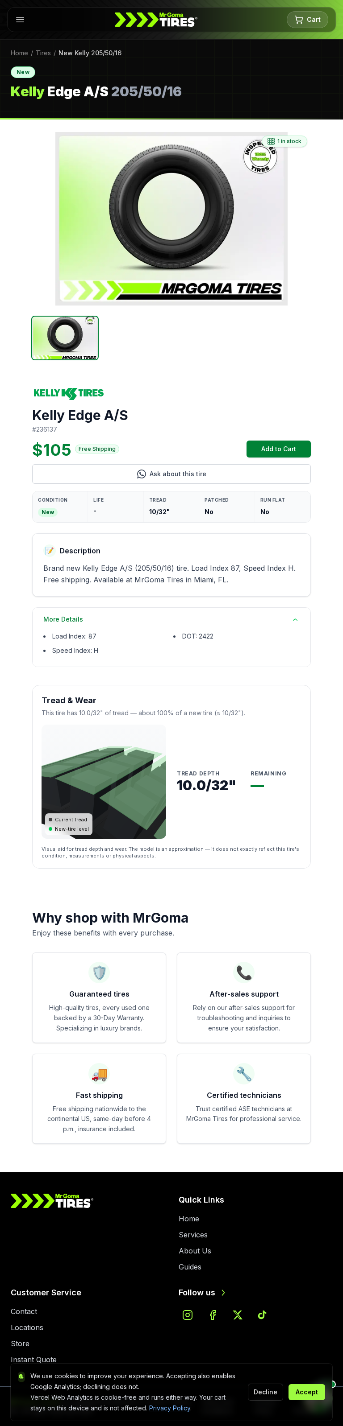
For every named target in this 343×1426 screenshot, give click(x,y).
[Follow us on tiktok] (263, 1315)
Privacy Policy (169, 1408)
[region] (171, 219)
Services (193, 1234)
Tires (43, 53)
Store (20, 1343)
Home (19, 53)
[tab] (65, 338)
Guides (190, 1266)
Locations (27, 1327)
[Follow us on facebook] (213, 1315)
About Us (195, 1250)
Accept (307, 1392)
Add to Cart (286, 451)
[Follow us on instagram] (188, 1315)
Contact (24, 1311)
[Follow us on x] (238, 1315)
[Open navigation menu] (20, 19)
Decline (265, 1392)
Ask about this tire (215, 476)
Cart (314, 19)
